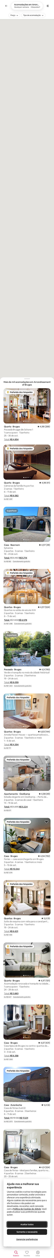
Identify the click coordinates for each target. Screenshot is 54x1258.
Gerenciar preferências (27, 1239)
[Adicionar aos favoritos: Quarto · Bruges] (46, 392)
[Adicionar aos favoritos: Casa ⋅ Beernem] (46, 510)
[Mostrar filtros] (48, 6)
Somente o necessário (27, 1232)
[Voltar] (6, 6)
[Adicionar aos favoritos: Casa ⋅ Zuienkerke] (46, 1070)
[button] (11, 439)
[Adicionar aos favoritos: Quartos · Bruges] (46, 572)
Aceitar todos (27, 1224)
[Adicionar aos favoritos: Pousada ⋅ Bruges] (46, 635)
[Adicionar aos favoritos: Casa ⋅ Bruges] (46, 821)
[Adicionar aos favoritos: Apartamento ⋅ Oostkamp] (46, 759)
